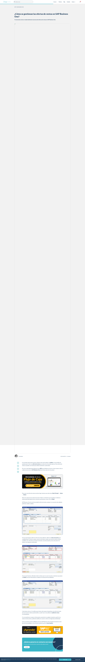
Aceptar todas (65, 659)
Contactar (26, 647)
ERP (41, 468)
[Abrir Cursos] (56, 1)
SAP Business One (36, 470)
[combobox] (23, 2)
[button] (18, 463)
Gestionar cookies (77, 659)
